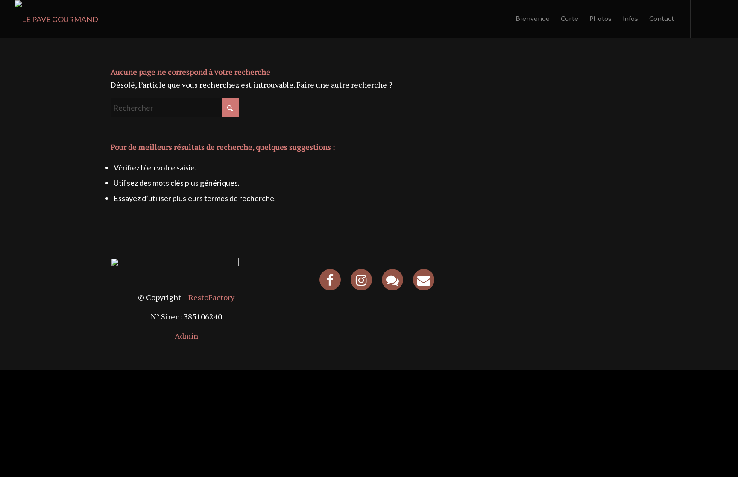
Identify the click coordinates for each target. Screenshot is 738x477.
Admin (186, 336)
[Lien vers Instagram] (703, 18)
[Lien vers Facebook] (716, 18)
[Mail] (423, 279)
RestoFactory (211, 297)
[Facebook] (330, 279)
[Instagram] (361, 279)
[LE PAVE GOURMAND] (56, 19)
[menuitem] (532, 19)
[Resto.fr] (392, 279)
